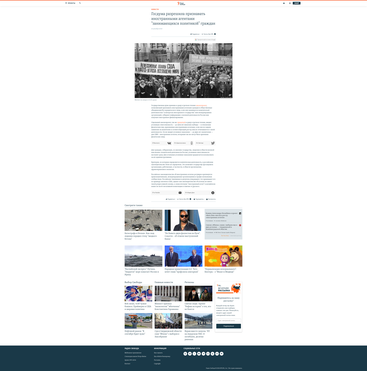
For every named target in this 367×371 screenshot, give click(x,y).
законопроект (201, 105)
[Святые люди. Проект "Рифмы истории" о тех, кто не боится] (198, 293)
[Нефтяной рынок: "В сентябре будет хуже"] (138, 321)
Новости (155, 9)
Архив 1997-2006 (130, 360)
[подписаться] (221, 353)
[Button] (194, 34)
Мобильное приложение (133, 353)
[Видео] (284, 3)
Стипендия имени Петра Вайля (135, 356)
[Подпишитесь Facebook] (190, 353)
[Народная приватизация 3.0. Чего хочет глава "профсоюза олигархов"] (183, 256)
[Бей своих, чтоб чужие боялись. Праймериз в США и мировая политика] (138, 293)
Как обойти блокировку (162, 356)
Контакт (127, 364)
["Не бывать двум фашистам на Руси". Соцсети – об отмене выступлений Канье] (183, 220)
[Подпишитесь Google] (185, 353)
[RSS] (212, 353)
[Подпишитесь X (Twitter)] (194, 353)
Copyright (157, 364)
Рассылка (157, 360)
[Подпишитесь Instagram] (208, 353)
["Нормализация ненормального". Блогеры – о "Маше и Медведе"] (223, 256)
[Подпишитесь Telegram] (203, 353)
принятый (181, 122)
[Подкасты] (217, 353)
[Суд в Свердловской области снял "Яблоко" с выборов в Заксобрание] (168, 321)
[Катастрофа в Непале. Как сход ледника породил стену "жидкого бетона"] (143, 220)
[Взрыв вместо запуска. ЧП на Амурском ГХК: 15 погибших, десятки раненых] (198, 321)
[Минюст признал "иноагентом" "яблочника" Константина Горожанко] (168, 293)
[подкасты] (290, 3)
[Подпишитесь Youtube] (199, 353)
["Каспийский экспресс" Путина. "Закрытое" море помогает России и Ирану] (143, 256)
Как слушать (158, 353)
